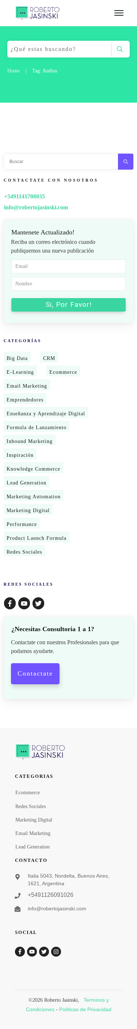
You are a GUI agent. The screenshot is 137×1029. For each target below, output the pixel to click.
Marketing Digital (28, 510)
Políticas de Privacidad (85, 1009)
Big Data (17, 358)
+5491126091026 (50, 895)
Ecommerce (63, 372)
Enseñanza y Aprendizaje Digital (46, 413)
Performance (22, 524)
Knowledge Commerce (33, 469)
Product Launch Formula (36, 538)
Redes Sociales (24, 552)
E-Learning (20, 372)
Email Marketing (27, 386)
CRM (49, 358)
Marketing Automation (34, 496)
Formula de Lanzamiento (36, 427)
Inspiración (20, 455)
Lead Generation (26, 483)
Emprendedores (25, 400)
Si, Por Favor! (69, 304)
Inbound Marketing (30, 441)
